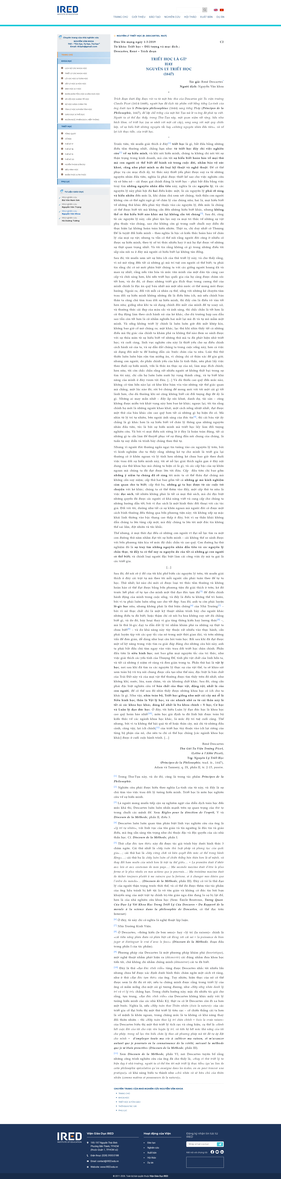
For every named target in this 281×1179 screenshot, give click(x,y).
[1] (169, 143)
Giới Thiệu (138, 17)
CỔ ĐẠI (68, 139)
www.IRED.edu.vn (109, 1167)
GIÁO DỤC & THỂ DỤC (75, 114)
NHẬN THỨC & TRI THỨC (75, 175)
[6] (115, 919)
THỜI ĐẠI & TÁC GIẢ (128, 1106)
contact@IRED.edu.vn (108, 1161)
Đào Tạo (155, 17)
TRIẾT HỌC (66, 126)
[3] (115, 802)
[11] (116, 1053)
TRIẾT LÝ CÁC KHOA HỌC (76, 73)
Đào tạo (151, 1142)
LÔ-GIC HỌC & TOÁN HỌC (76, 78)
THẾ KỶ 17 (69, 144)
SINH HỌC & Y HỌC (73, 89)
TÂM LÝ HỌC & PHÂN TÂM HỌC (78, 109)
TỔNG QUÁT (70, 134)
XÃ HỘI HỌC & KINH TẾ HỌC (77, 99)
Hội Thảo (190, 17)
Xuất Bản (206, 17)
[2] (115, 786)
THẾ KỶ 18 (69, 149)
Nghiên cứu (153, 1147)
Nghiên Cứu (172, 17)
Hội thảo (151, 1157)
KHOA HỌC (66, 61)
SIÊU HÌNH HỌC (71, 169)
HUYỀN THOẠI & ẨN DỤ (75, 164)
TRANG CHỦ (67, 55)
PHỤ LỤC (65, 181)
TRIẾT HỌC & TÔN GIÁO (129, 1102)
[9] (115, 951)
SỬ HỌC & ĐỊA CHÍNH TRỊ (76, 104)
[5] (115, 842)
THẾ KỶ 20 (69, 159)
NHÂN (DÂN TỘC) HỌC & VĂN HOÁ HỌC (82, 94)
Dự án (150, 1162)
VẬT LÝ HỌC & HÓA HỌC (75, 84)
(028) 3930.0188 (110, 1155)
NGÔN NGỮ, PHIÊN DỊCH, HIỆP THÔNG (82, 119)
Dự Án (220, 17)
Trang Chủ (120, 17)
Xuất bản (151, 1152)
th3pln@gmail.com (87, 46)
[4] (115, 822)
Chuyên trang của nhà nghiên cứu (81, 38)
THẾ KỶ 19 (69, 154)
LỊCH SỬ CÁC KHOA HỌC (76, 68)
